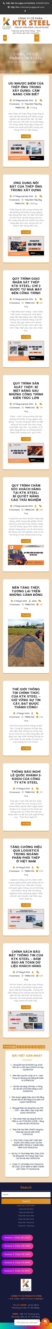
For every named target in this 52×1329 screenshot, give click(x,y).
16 (36, 1047)
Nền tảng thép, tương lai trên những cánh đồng (26, 591)
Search (26, 1201)
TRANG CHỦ (20, 108)
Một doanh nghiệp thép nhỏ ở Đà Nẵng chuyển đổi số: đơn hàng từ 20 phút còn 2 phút (27, 1099)
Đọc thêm (26, 136)
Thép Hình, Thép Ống (33, 104)
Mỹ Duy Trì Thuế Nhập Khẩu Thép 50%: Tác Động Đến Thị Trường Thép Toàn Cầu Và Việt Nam (27, 1155)
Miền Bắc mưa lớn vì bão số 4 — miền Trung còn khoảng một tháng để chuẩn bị (28, 1078)
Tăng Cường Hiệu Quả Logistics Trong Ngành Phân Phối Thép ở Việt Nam (26, 854)
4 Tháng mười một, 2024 (23, 506)
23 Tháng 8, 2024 (23, 972)
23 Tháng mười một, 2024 (23, 299)
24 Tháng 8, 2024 (23, 867)
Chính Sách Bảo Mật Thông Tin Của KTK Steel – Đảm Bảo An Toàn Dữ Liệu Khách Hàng (26, 959)
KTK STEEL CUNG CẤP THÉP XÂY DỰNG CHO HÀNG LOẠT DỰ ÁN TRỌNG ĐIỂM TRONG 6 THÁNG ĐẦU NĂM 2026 (28, 1144)
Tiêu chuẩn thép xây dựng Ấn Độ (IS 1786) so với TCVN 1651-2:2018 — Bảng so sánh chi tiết (28, 1121)
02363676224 (42, 3)
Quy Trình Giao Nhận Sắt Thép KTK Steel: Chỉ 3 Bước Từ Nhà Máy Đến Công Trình (26, 286)
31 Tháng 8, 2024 (23, 789)
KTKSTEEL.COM (18, 1325)
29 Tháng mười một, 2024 (23, 100)
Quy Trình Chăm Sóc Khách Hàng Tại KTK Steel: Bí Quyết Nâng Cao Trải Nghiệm (26, 493)
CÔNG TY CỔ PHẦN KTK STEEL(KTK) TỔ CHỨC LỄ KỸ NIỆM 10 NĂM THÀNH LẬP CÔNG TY (28, 1166)
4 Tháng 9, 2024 (22, 713)
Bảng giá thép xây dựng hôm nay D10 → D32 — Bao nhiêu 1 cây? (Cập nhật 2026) (27, 1110)
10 (30, 1047)
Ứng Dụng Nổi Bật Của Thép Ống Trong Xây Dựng (26, 186)
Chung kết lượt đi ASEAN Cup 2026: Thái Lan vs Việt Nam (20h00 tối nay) (28, 1066)
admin (34, 601)
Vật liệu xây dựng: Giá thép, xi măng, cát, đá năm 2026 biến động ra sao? (28, 1087)
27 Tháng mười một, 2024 (23, 196)
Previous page (9, 1047)
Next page (41, 1047)
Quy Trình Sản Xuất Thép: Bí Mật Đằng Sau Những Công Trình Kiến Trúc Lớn (26, 390)
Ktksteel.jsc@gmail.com (32, 7)
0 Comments (14, 104)
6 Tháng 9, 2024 (20, 601)
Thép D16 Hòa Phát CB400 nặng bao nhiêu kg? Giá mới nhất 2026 (27, 1130)
